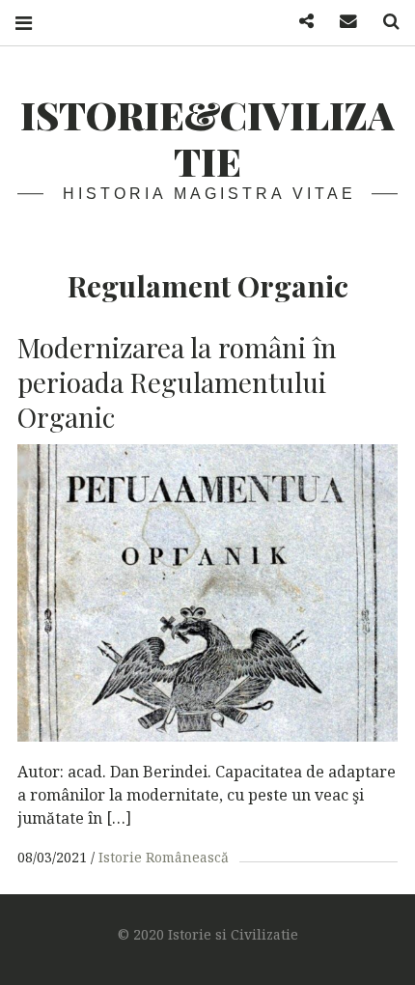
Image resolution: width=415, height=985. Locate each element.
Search (384, 22)
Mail (341, 22)
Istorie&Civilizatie (207, 137)
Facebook (299, 22)
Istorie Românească (163, 857)
